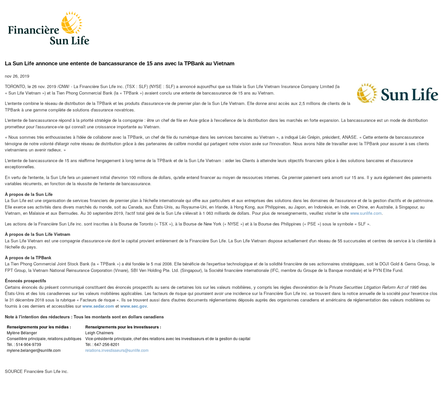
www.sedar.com (98, 306)
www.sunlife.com (366, 213)
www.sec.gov (133, 306)
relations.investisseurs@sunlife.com (117, 350)
